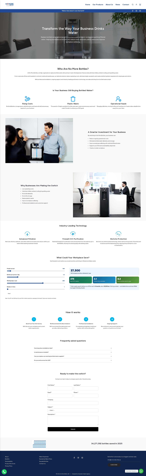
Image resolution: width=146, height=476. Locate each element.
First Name (51, 385)
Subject (50, 407)
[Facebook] (133, 11)
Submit (73, 429)
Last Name (77, 385)
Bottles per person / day (36, 274)
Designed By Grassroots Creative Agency (81, 473)
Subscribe (114, 465)
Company (50, 399)
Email (49, 392)
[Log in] (136, 4)
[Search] (133, 4)
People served (36, 268)
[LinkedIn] (140, 11)
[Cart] (140, 4)
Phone (75, 392)
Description (51, 414)
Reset (9, 293)
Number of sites (36, 286)
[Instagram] (136, 11)
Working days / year (36, 280)
